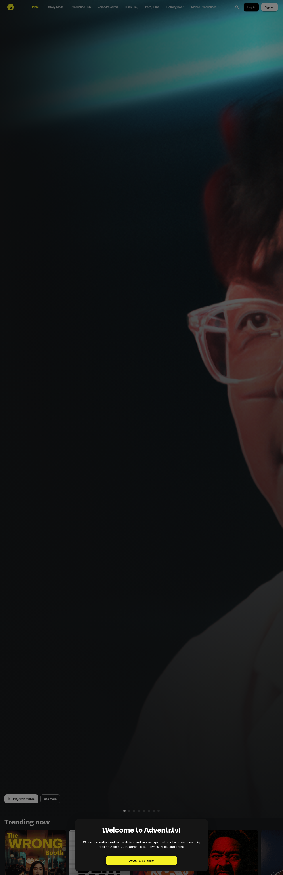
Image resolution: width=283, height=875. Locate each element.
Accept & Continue (141, 860)
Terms (180, 847)
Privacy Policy (158, 847)
